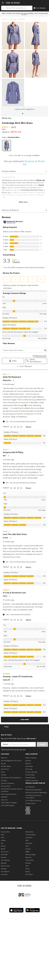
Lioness (28, 849)
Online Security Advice (8, 794)
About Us (4, 758)
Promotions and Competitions (11, 777)
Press (3, 772)
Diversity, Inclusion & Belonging (36, 792)
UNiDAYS (4, 797)
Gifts (27, 840)
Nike (2, 835)
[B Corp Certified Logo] (36, 810)
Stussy (27, 871)
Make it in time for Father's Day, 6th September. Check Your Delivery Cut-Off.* (24, 14)
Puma (27, 869)
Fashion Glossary (31, 772)
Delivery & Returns (10, 210)
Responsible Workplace (33, 790)
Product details (9, 171)
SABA (27, 852)
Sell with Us (5, 769)
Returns (28, 763)
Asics (3, 837)
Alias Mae (4, 854)
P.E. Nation (29, 874)
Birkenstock (29, 832)
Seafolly (4, 869)
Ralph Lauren (5, 866)
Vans (27, 866)
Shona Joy (6, 118)
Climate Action (30, 803)
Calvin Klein (29, 860)
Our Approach (30, 787)
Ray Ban (28, 863)
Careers (3, 775)
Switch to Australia (31, 780)
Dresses (21, 19)
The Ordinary (5, 860)
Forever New (5, 832)
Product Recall (30, 777)
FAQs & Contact (30, 758)
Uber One (4, 800)
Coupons (4, 780)
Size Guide (29, 766)
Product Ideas (30, 775)
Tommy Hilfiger (30, 854)
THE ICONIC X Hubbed (9, 803)
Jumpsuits (28, 837)
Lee (2, 843)
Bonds (3, 849)
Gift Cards (28, 769)
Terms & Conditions (7, 783)
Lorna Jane (4, 852)
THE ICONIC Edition (8, 805)
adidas (3, 840)
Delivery (28, 760)
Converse (4, 874)
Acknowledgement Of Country (11, 760)
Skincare (28, 857)
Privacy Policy (5, 786)
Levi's (27, 846)
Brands (3, 763)
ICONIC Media (6, 766)
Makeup (3, 863)
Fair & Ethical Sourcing (33, 800)
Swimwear (28, 843)
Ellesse (3, 846)
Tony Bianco (5, 871)
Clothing (13, 19)
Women (5, 19)
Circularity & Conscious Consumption (33, 797)
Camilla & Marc (30, 835)
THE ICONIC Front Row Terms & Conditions (11, 790)
